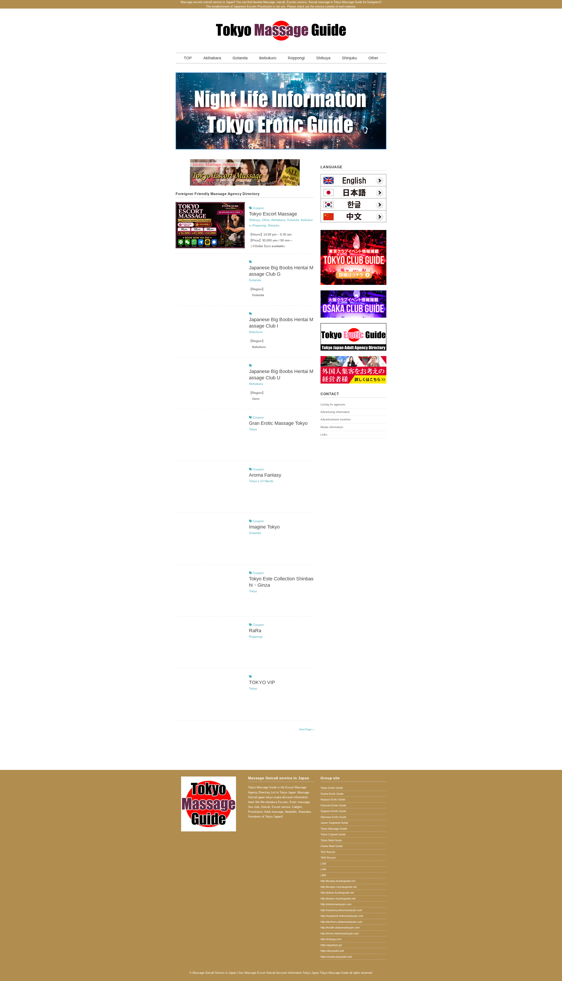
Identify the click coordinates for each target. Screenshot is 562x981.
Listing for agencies (333, 404)
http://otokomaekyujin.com (336, 904)
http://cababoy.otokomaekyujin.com (341, 910)
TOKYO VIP (262, 682)
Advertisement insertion (336, 419)
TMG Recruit (328, 857)
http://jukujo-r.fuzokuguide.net (338, 898)
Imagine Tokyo (264, 527)
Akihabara (212, 58)
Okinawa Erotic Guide (333, 817)
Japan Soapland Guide (334, 822)
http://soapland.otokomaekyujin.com (342, 916)
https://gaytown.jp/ (331, 945)
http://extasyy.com (331, 939)
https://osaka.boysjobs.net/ (336, 956)
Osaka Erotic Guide (332, 793)
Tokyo (253, 429)
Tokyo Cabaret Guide (333, 834)
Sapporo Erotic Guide (333, 811)
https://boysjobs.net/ (332, 950)
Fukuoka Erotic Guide (333, 805)
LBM (323, 875)
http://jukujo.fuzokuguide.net (337, 892)
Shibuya (323, 58)
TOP (188, 58)
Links (324, 434)
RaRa (255, 630)
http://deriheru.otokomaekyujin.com (341, 921)
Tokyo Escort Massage (273, 214)
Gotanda (240, 58)
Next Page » (306, 729)
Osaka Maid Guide (332, 846)
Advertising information (335, 412)
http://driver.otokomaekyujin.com (340, 933)
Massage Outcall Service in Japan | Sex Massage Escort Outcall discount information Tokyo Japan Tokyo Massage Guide (270, 972)
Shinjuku (349, 58)
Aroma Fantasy (265, 475)
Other (373, 58)
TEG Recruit (328, 852)
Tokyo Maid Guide (331, 840)
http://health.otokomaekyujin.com (340, 927)
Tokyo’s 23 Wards (261, 481)
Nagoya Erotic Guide (333, 799)
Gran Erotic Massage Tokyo (278, 423)
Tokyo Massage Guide (334, 828)
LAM (323, 869)
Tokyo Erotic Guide (332, 787)
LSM (323, 863)
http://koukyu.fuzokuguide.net (338, 881)
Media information (332, 427)
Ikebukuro (267, 58)
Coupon (258, 208)
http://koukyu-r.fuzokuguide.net (339, 887)
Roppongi (296, 58)
